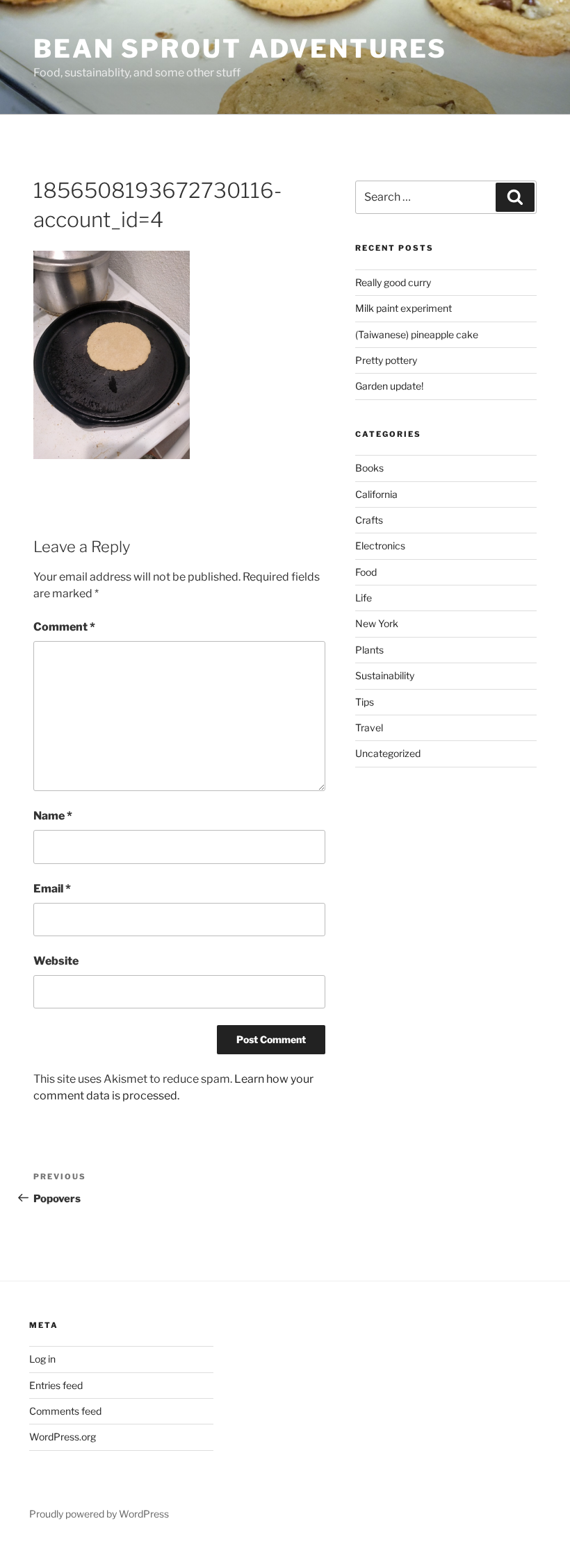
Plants (369, 650)
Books (369, 468)
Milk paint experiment (403, 308)
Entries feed (56, 1385)
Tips (364, 702)
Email (52, 888)
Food (366, 572)
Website (56, 960)
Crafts (369, 520)
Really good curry (393, 282)
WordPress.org (62, 1437)
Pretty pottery (386, 360)
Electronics (380, 545)
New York (376, 623)
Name (52, 815)
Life (363, 598)
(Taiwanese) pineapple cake (416, 334)
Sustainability (384, 675)
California (376, 494)
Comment (64, 626)
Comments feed (65, 1411)
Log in (42, 1359)
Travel (369, 727)
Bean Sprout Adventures (240, 48)
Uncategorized (388, 753)
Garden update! (389, 386)
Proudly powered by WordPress (99, 1514)
